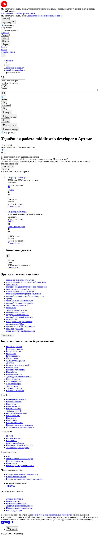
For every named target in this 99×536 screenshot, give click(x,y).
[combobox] (13, 80)
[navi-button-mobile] (3, 55)
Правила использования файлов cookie (45, 16)
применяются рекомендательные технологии (52, 515)
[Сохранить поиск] (3, 93)
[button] (4, 47)
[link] (5, 41)
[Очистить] (4, 86)
